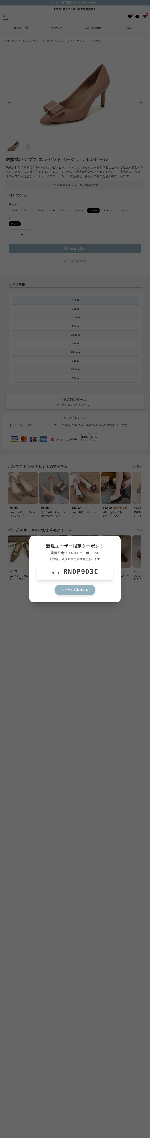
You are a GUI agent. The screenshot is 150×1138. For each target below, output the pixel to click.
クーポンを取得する (75, 589)
